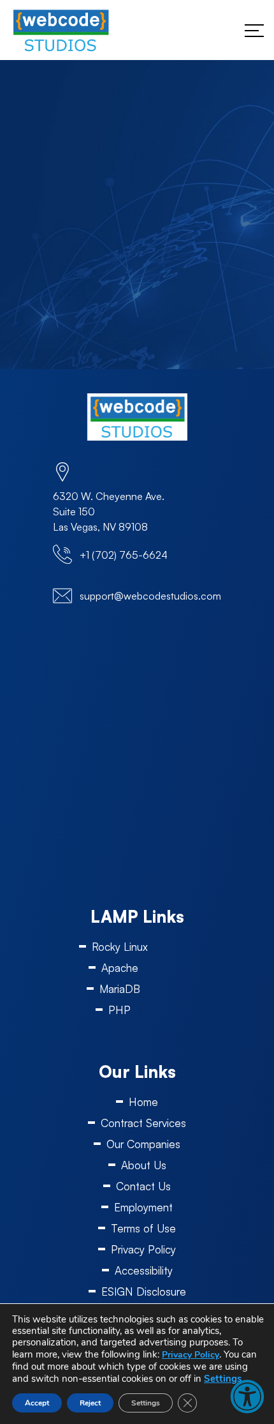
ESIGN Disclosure (143, 1291)
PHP (119, 1010)
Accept (37, 1403)
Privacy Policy (143, 1249)
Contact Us (143, 1186)
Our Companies (143, 1144)
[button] (247, 1396)
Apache (119, 967)
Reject (90, 1403)
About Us (143, 1165)
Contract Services (143, 1123)
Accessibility (144, 1270)
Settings (223, 1378)
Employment (143, 1207)
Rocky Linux (120, 946)
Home (143, 1102)
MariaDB (119, 989)
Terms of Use (143, 1228)
